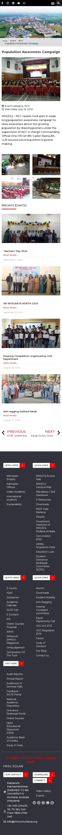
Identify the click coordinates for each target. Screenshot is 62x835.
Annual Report (15, 678)
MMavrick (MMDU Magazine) (13, 639)
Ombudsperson (16, 647)
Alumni (40, 588)
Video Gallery (43, 790)
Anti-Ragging (44, 602)
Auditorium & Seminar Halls (14, 685)
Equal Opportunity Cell (45, 619)
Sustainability (14, 504)
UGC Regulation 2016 (45, 632)
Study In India (15, 745)
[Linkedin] (13, 3)
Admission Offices (13, 485)
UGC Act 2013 (44, 625)
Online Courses (15, 718)
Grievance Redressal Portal (16, 712)
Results (40, 516)
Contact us (42, 655)
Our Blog (41, 650)
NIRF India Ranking (42, 510)
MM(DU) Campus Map (43, 485)
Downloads (42, 504)
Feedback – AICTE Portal (14, 693)
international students (14, 498)
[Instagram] (7, 3)
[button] (52, 3)
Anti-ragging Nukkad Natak (20, 411)
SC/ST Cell (12, 609)
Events (40, 795)
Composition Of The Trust (16, 654)
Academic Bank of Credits (16, 739)
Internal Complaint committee (42, 610)
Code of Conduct (41, 644)
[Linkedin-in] (43, 802)
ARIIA (10, 631)
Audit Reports (15, 674)
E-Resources (43, 499)
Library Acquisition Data (45, 545)
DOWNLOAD (41, 774)
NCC (27, 106)
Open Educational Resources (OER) (13, 727)
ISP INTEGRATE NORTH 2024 (20, 303)
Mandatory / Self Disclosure (45, 493)
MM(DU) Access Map (45, 477)
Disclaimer (13, 597)
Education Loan (45, 551)
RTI (9, 619)
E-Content (13, 614)
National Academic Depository (13, 702)
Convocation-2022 (43, 537)
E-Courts (12, 588)
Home (4, 41)
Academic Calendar (12, 604)
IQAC (10, 592)
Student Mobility (45, 597)
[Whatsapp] (24, 3)
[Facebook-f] (2, 3)
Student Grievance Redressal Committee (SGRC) (43, 563)
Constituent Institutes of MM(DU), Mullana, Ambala (45, 526)
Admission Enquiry (13, 477)
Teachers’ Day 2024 (15, 251)
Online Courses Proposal (15, 625)
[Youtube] (18, 3)
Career (40, 638)
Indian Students (16, 491)
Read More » (10, 255)
